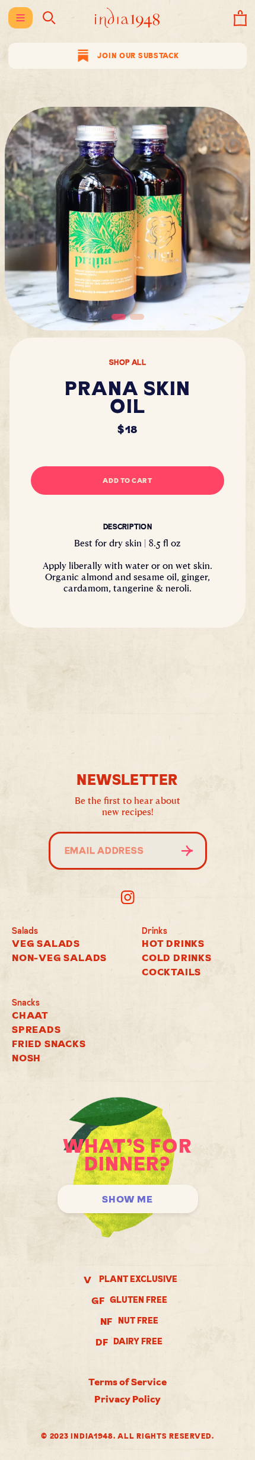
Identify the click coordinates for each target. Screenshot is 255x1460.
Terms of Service (127, 1381)
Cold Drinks (177, 957)
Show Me (127, 1198)
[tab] (118, 317)
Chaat (30, 1015)
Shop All (127, 362)
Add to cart (127, 480)
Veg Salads (46, 943)
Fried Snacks (49, 1043)
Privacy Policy (127, 1398)
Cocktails (171, 971)
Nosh (26, 1057)
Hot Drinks (173, 943)
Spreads (36, 1029)
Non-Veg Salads (59, 957)
